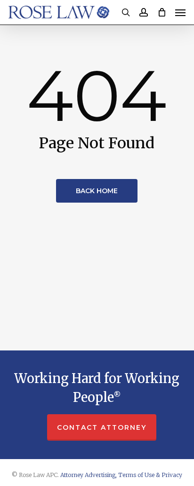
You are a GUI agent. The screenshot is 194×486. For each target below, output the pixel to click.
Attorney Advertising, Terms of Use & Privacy (121, 474)
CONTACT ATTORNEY (101, 427)
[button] (180, 12)
